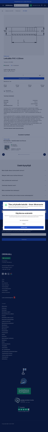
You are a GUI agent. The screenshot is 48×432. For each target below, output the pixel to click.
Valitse (24, 223)
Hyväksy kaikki (24, 227)
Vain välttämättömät (24, 220)
